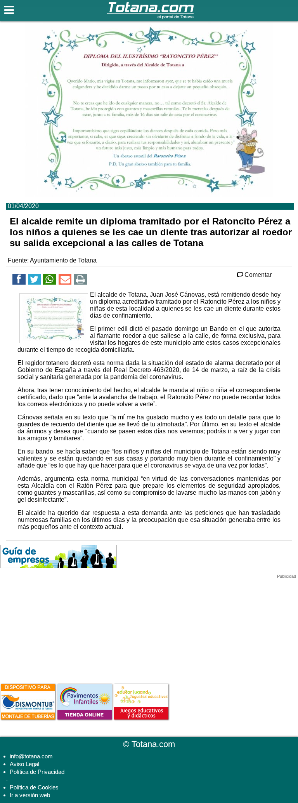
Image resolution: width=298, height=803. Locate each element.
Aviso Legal (24, 764)
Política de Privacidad (37, 771)
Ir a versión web (30, 795)
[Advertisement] (58, 627)
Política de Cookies (34, 787)
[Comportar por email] (65, 280)
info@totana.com (31, 756)
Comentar (258, 274)
